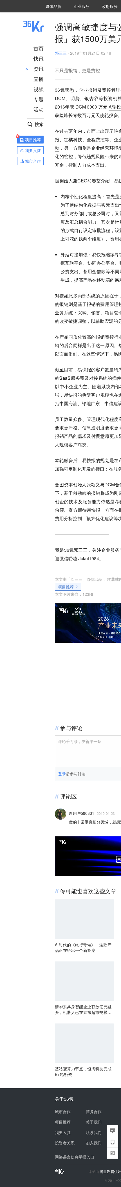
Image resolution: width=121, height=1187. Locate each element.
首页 (38, 48)
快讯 (38, 58)
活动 (38, 109)
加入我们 (94, 1143)
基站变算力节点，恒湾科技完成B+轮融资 (83, 1071)
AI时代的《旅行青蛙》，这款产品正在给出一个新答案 (83, 947)
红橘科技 (73, 139)
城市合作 (63, 1111)
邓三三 (61, 53)
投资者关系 (65, 1143)
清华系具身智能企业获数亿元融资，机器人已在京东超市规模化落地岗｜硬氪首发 (83, 1009)
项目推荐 (66, 587)
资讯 (38, 68)
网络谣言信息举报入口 (74, 1157)
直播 (38, 78)
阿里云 (105, 1171)
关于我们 (94, 1122)
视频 (38, 88)
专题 (38, 99)
